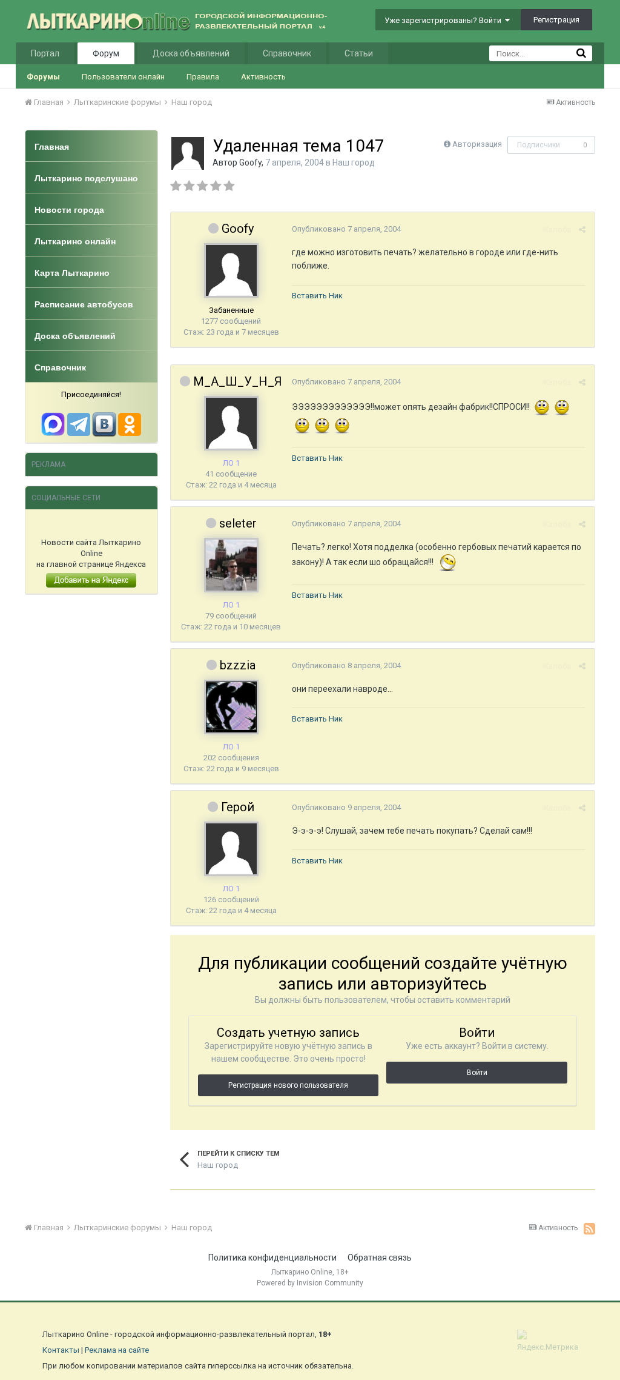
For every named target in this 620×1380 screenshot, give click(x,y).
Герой (237, 807)
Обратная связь (380, 1257)
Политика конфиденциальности (272, 1257)
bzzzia (238, 665)
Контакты (60, 1350)
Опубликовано (346, 228)
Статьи (359, 53)
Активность (263, 76)
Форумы (43, 76)
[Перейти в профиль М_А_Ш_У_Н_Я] (231, 423)
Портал (45, 53)
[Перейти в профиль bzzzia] (231, 707)
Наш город (353, 162)
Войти (477, 1072)
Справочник (287, 53)
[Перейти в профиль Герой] (231, 849)
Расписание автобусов (84, 304)
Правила (202, 76)
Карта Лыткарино (72, 273)
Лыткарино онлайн (75, 241)
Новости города (69, 210)
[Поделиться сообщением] (582, 229)
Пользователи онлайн (123, 76)
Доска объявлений (191, 53)
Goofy (250, 162)
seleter (238, 523)
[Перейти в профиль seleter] (231, 565)
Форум (106, 53)
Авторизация (477, 144)
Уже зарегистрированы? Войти (444, 20)
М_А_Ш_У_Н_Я (237, 381)
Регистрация (556, 19)
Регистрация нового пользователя (288, 1085)
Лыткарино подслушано (86, 178)
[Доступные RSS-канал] (589, 1228)
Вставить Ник (317, 295)
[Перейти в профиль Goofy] (187, 153)
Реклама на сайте (117, 1350)
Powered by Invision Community (310, 1283)
